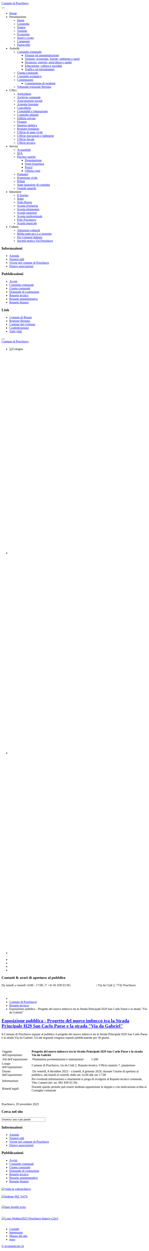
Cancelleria (24, 107)
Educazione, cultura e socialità (43, 65)
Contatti (14, 1229)
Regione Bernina (19, 320)
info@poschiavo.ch (84, 985)
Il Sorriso (22, 195)
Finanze (22, 121)
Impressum (16, 1232)
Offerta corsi (32, 170)
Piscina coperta (26, 156)
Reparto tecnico (19, 295)
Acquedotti (24, 149)
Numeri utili (16, 259)
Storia (20, 20)
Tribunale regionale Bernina (34, 86)
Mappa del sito (18, 1236)
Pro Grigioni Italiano (29, 237)
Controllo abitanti (27, 114)
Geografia (23, 23)
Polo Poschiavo (26, 219)
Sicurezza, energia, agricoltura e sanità (48, 62)
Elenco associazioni (21, 266)
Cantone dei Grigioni (22, 324)
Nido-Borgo (24, 202)
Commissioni (25, 79)
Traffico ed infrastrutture (40, 69)
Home (13, 13)
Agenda (14, 255)
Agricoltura (24, 93)
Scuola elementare (28, 209)
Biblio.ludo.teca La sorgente (34, 233)
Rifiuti (21, 181)
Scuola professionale (29, 216)
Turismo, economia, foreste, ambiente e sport (52, 58)
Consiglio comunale (29, 51)
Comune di (15, 341)
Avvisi (13, 281)
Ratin (20, 198)
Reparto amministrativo (23, 299)
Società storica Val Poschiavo (35, 240)
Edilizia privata (26, 118)
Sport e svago (25, 37)
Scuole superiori (27, 212)
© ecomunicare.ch (13, 1246)
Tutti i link (15, 331)
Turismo (22, 30)
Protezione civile (27, 177)
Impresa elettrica (27, 125)
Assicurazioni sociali (29, 100)
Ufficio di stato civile (30, 132)
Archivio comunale (29, 97)
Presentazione (33, 160)
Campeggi (23, 41)
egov (12, 1239)
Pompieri (22, 174)
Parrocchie (23, 44)
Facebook (8, 991)
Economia (23, 34)
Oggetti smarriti (26, 188)
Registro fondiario (28, 128)
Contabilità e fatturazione (32, 111)
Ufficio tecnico (26, 142)
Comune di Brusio (20, 317)
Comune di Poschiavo (22, 1002)
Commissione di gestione (40, 83)
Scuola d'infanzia (27, 205)
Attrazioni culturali (28, 230)
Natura (21, 27)
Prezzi (28, 167)
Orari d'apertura (34, 163)
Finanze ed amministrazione (42, 55)
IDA (20, 153)
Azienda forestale (27, 104)
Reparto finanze (19, 302)
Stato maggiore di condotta (33, 184)
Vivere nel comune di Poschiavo (29, 262)
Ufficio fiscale (25, 139)
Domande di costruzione (24, 292)
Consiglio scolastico (29, 76)
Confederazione (19, 327)
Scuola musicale (27, 223)
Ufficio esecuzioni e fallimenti (35, 135)
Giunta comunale (27, 72)
